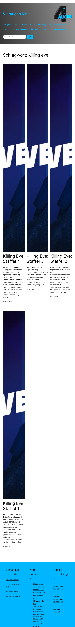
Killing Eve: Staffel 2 (61, 259)
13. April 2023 (54, 297)
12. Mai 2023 (31, 289)
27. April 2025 (7, 302)
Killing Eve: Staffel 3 (37, 259)
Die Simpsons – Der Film (39, 601)
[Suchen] (30, 37)
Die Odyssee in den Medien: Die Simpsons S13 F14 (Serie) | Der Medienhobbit (39, 589)
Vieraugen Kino (16, 14)
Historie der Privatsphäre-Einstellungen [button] (58, 599)
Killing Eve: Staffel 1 (14, 506)
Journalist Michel (12, 592)
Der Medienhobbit (12, 580)
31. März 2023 (7, 546)
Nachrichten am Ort (13, 596)
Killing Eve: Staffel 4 (14, 259)
